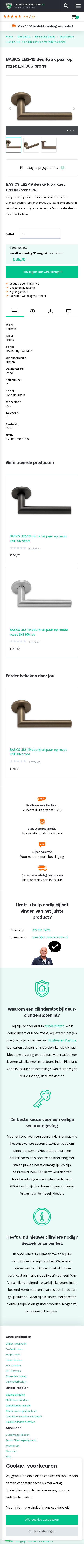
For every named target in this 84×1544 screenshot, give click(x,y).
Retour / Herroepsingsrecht (21, 1440)
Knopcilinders (13, 1354)
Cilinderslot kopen (16, 1343)
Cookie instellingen (42, 1531)
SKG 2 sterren (13, 1365)
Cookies (9, 1541)
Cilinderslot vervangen (18, 1405)
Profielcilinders (14, 1349)
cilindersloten (54, 1026)
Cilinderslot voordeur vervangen (24, 1416)
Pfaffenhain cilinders (17, 1400)
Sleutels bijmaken (15, 1394)
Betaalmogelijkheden (17, 1434)
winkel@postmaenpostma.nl (50, 937)
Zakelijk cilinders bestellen (20, 1421)
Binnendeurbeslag (16, 1376)
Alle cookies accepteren (42, 1519)
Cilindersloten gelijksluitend (21, 1411)
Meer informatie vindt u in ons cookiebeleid (38, 1507)
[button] (10, 108)
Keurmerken (12, 1445)
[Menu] (78, 6)
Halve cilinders (14, 1360)
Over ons (11, 1451)
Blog (8, 1456)
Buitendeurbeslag (16, 1381)
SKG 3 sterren (13, 1371)
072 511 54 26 (41, 930)
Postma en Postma (62, 1040)
